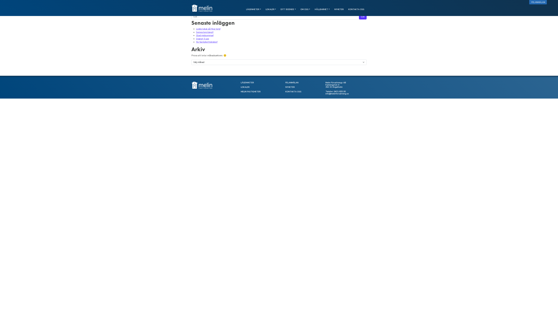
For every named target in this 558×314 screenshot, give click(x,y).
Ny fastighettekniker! (207, 42)
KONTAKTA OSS (293, 91)
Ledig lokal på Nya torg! (208, 29)
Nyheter (339, 9)
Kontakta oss (356, 9)
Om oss (304, 9)
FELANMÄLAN (291, 82)
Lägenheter (252, 9)
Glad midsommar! (205, 35)
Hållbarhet (321, 9)
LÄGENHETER (247, 82)
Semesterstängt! (204, 32)
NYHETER (290, 87)
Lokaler (270, 9)
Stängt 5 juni (202, 38)
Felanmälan (538, 2)
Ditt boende (287, 9)
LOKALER (245, 87)
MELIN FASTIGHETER (251, 91)
